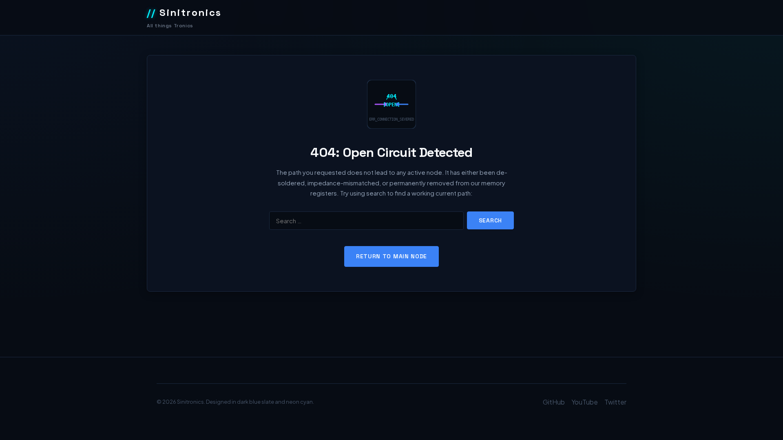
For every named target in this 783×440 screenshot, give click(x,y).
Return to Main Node (391, 256)
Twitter (615, 402)
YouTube (584, 402)
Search (490, 220)
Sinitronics (184, 12)
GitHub (554, 402)
